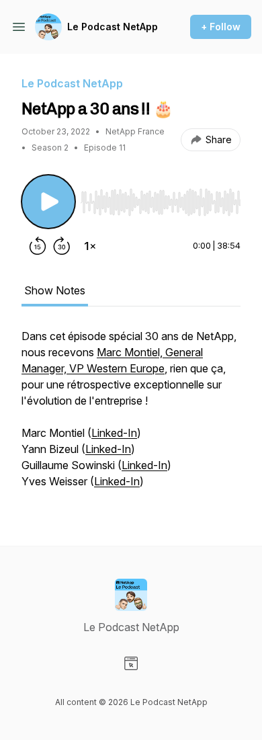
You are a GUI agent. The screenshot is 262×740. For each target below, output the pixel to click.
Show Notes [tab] (54, 290)
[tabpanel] (131, 415)
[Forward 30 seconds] (61, 246)
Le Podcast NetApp (112, 26)
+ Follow (221, 26)
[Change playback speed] (90, 246)
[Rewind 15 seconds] (37, 246)
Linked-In (114, 433)
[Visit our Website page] (131, 663)
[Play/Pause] (48, 202)
